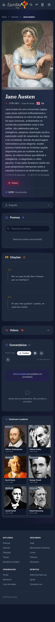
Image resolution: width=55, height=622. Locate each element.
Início (4, 17)
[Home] (3, 4)
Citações (7, 552)
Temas (6, 557)
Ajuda (32, 579)
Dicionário (34, 562)
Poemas (6, 543)
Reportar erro (45, 359)
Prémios (33, 557)
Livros (32, 552)
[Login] (43, 5)
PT (36, 5)
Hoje (32, 543)
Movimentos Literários (40, 548)
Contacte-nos (36, 584)
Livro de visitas (9, 584)
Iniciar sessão (19, 374)
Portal (5, 575)
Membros (7, 579)
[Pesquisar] (31, 4)
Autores (14, 17)
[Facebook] (35, 353)
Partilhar (44, 287)
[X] (8, 359)
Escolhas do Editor (11, 562)
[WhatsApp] (41, 353)
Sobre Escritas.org (38, 575)
